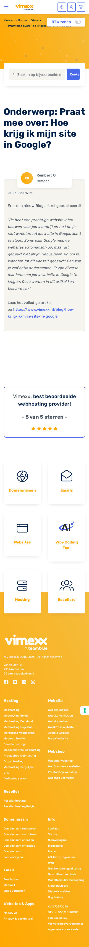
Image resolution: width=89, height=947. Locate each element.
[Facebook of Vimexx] (8, 682)
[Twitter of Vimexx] (17, 682)
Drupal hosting (13, 761)
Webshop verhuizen (61, 777)
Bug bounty (55, 897)
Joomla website (58, 732)
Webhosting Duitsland (18, 721)
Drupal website (58, 738)
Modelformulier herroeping (66, 880)
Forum (22, 20)
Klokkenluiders (58, 885)
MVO (51, 862)
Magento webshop (60, 760)
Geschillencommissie (62, 874)
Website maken (58, 710)
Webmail (9, 885)
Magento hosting (15, 738)
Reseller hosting (15, 800)
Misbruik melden (59, 891)
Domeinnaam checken (19, 840)
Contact (53, 828)
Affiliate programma (62, 857)
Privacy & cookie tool (18, 918)
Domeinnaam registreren (20, 828)
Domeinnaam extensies (19, 845)
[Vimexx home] (24, 6)
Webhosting (11, 710)
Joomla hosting (14, 744)
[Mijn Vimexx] (71, 7)
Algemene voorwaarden (64, 929)
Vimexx (9, 20)
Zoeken (74, 74)
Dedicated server (15, 778)
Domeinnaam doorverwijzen (13, 854)
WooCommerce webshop (64, 766)
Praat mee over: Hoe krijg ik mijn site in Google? (40, 25)
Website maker (58, 721)
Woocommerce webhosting (22, 750)
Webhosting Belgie (16, 715)
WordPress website (61, 727)
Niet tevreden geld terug (64, 868)
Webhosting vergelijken (19, 767)
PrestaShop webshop (62, 772)
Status (52, 834)
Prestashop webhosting (20, 755)
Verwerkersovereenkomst (65, 923)
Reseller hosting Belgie (19, 806)
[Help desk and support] (62, 7)
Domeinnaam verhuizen (20, 834)
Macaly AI (10, 913)
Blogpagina (55, 845)
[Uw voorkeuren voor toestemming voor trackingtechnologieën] (84, 710)
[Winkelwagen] (81, 7)
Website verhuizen (60, 715)
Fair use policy (58, 918)
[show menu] (6, 6)
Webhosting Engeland (18, 727)
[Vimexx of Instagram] (34, 682)
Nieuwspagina (57, 840)
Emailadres (11, 879)
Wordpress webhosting (19, 732)
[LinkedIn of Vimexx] (25, 682)
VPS (6, 772)
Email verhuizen (14, 890)
